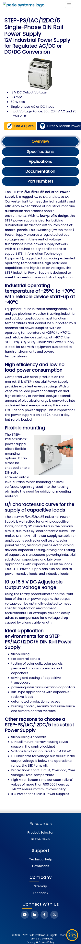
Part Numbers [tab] (40, 181)
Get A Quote (24, 126)
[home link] (23, 5)
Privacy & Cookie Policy (40, 942)
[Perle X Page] (54, 915)
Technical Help (40, 859)
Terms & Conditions (41, 938)
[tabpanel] (40, 493)
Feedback (40, 893)
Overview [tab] (40, 141)
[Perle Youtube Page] (25, 915)
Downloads (40, 866)
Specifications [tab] (40, 151)
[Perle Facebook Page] (44, 915)
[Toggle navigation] (69, 5)
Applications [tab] (40, 161)
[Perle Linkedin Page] (35, 915)
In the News (40, 839)
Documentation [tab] (40, 171)
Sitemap (40, 886)
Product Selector (40, 832)
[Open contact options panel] (72, 935)
